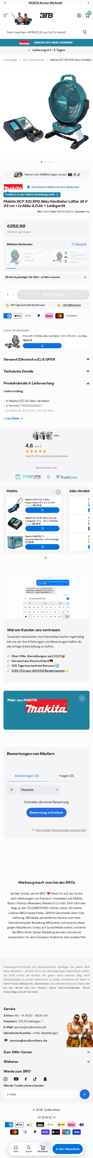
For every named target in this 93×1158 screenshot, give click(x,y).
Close (46, 1052)
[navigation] (5, 3)
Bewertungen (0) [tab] (26, 776)
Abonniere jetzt (85, 1094)
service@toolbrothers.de (28, 1040)
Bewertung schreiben (46, 812)
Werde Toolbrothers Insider (23, 1085)
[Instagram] (74, 174)
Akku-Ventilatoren (33, 60)
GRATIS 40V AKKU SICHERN (53, 42)
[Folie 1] (45, 558)
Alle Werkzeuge (5, 15)
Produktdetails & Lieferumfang (28, 383)
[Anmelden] (79, 15)
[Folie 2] (47, 558)
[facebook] (26, 1079)
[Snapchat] (45, 1079)
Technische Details (18, 371)
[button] (79, 244)
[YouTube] (70, 174)
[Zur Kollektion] (58, 492)
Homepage (10, 60)
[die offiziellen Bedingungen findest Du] (57, 194)
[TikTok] (78, 174)
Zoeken (85, 32)
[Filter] (12, 790)
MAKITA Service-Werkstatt (45, 3)
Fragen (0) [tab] (66, 776)
